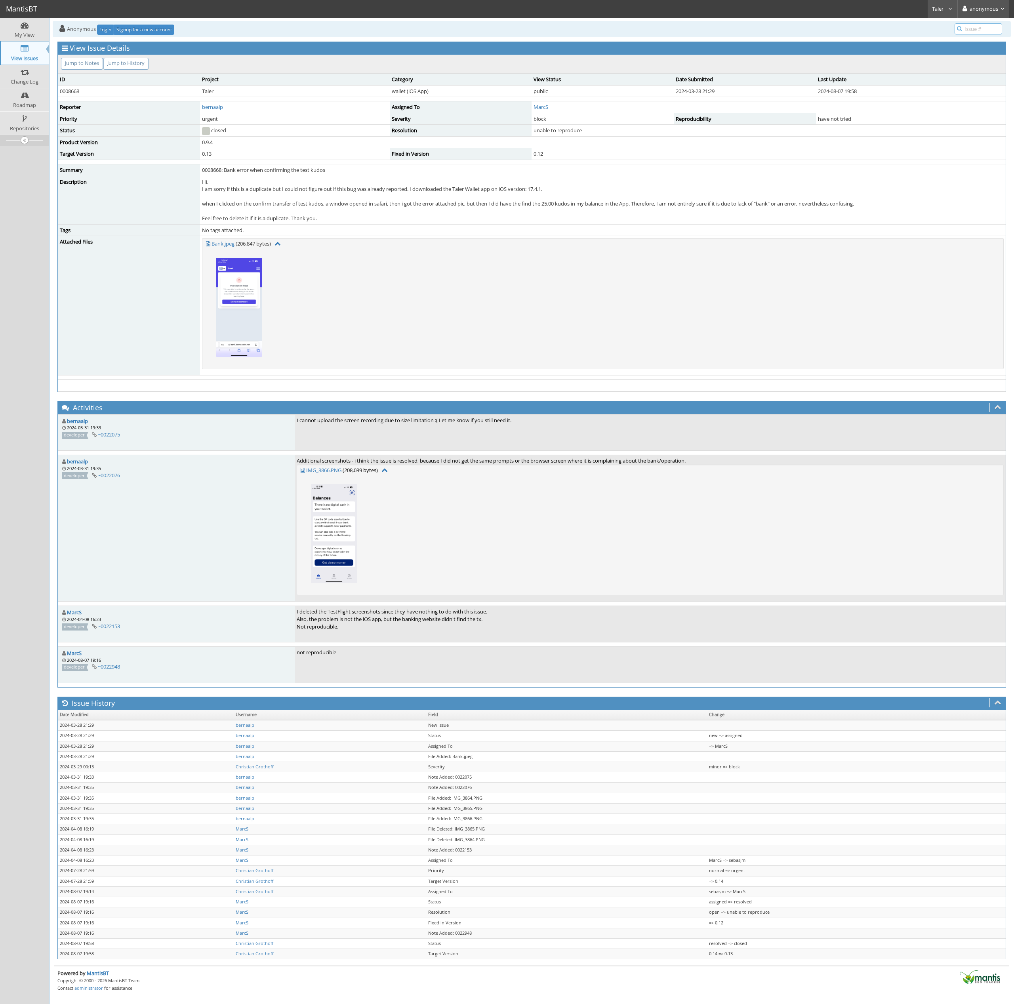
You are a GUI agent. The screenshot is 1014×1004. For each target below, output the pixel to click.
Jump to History (126, 63)
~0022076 (109, 475)
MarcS (541, 106)
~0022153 (109, 626)
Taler (938, 8)
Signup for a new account (144, 29)
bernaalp (212, 106)
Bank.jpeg (223, 243)
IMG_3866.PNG (323, 470)
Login (105, 29)
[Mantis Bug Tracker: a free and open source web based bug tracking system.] (980, 976)
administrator (88, 988)
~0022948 (109, 666)
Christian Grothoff (254, 767)
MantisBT (98, 973)
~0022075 (109, 434)
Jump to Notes (82, 63)
